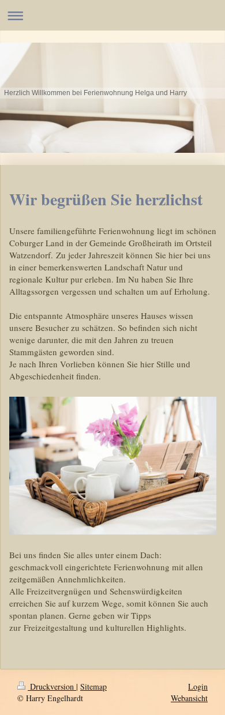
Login (198, 686)
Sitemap (93, 686)
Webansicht (189, 698)
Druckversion (52, 686)
